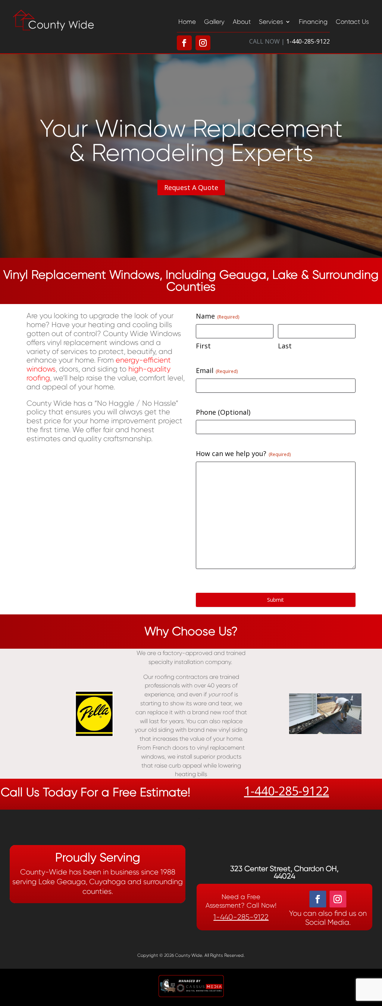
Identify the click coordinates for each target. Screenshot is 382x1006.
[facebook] (317, 898)
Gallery (214, 21)
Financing (313, 21)
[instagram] (337, 898)
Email (217, 370)
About (242, 21)
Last (285, 345)
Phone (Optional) (223, 412)
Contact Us (352, 21)
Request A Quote (191, 187)
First (203, 345)
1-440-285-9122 (286, 791)
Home (187, 21)
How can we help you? (243, 453)
